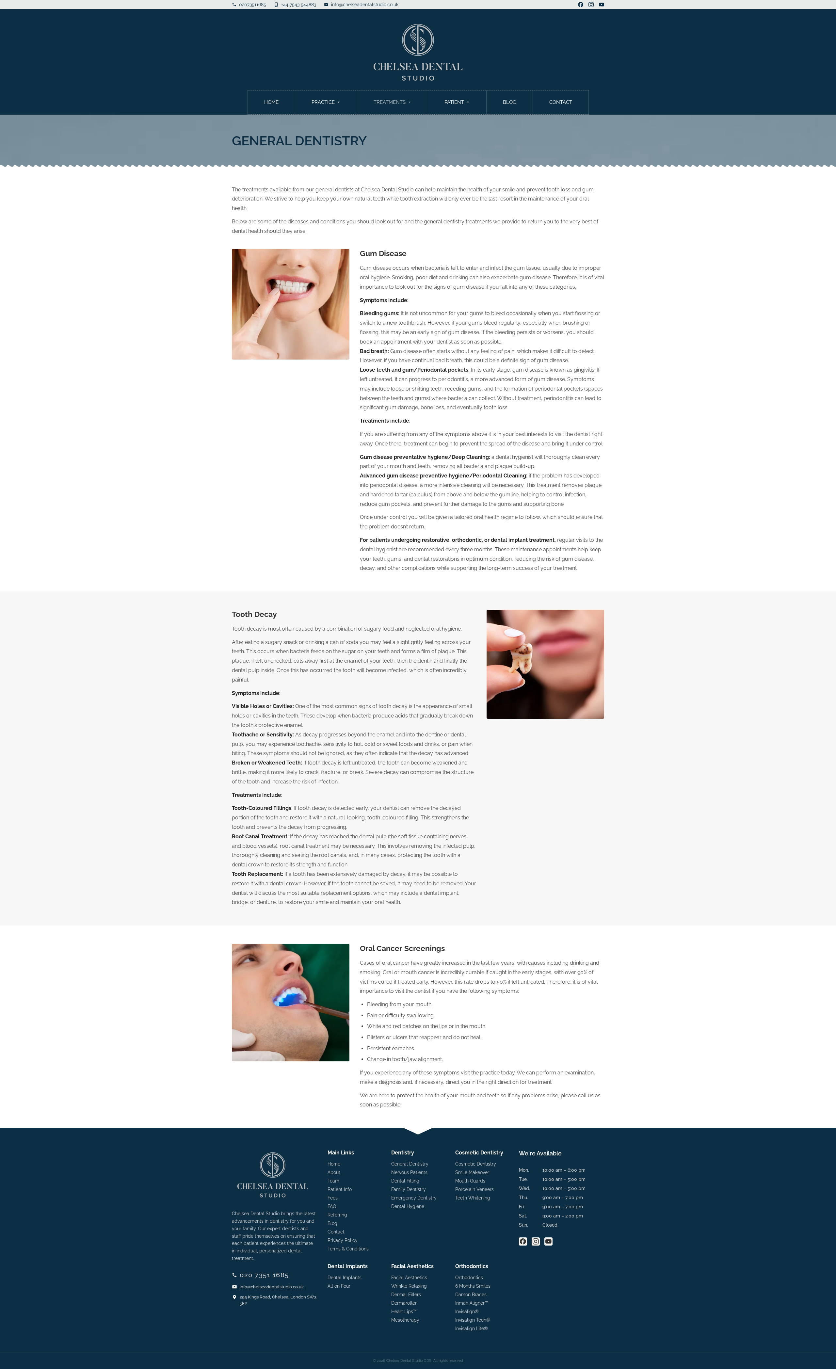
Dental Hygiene (407, 1206)
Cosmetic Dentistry (475, 1164)
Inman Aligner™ (471, 1303)
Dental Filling (405, 1181)
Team (333, 1181)
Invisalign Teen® (472, 1320)
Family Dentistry (408, 1189)
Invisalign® (467, 1311)
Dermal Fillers (406, 1294)
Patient (454, 102)
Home (271, 102)
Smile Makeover (472, 1172)
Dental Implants (345, 1277)
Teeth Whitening (472, 1197)
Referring (337, 1214)
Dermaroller (404, 1303)
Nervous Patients (409, 1172)
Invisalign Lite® (471, 1328)
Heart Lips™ (403, 1311)
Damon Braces (471, 1294)
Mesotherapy (405, 1320)
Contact (560, 102)
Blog (509, 102)
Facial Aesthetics (409, 1277)
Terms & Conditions (348, 1248)
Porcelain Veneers (474, 1189)
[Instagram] (591, 4)
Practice (323, 102)
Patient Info (340, 1189)
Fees (333, 1197)
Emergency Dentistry (414, 1197)
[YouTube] (601, 4)
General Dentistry (409, 1164)
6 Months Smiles (472, 1286)
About (334, 1172)
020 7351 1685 (264, 1275)
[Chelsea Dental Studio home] (418, 52)
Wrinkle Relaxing (409, 1286)
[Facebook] (580, 4)
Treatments (390, 102)
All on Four (339, 1286)
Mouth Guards (470, 1181)
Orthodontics (469, 1277)
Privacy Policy (343, 1240)
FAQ (332, 1206)
